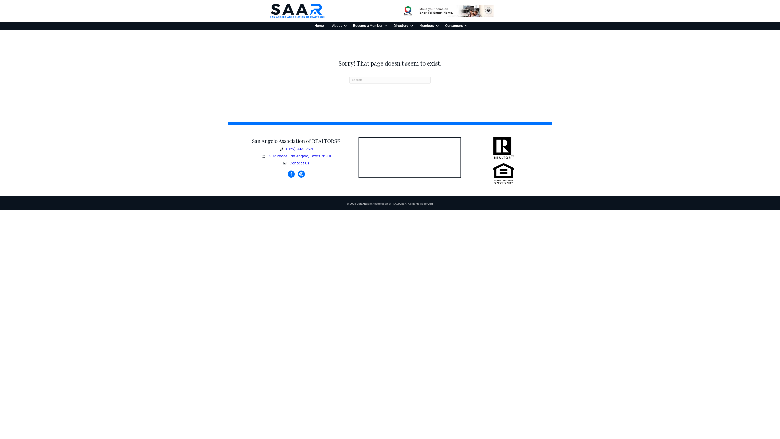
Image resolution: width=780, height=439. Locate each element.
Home (319, 26)
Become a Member (367, 26)
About (337, 26)
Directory (401, 26)
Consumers (454, 26)
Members (426, 26)
